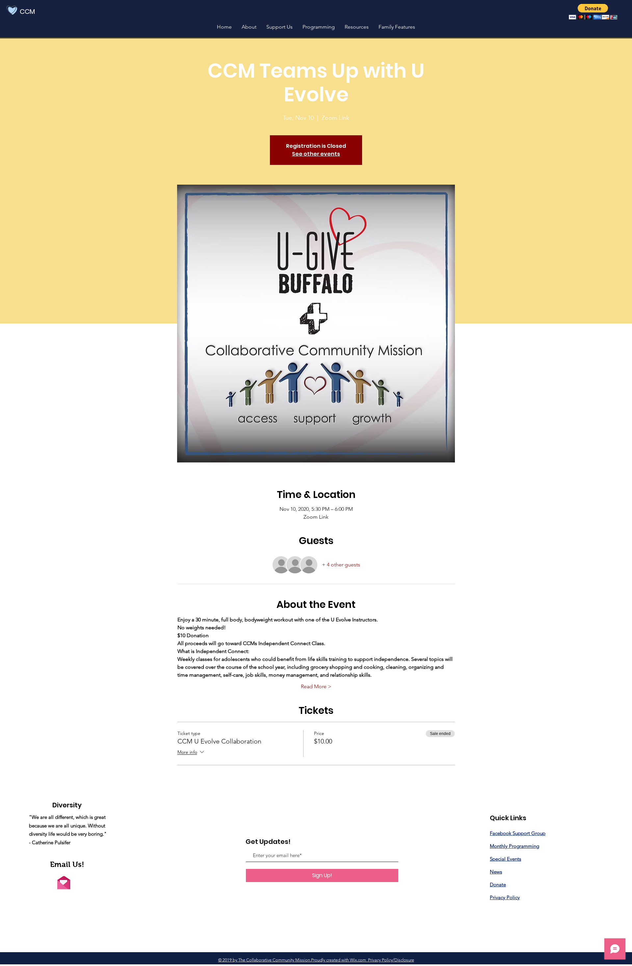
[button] (593, 11)
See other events (316, 154)
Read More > (316, 686)
